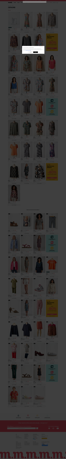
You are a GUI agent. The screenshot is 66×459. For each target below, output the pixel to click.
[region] (33, 50)
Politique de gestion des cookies (28, 50)
